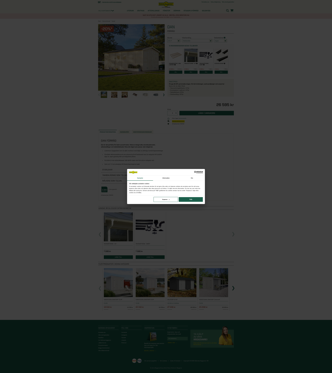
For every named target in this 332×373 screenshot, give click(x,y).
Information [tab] (166, 178)
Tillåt (190, 199)
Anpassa (164, 199)
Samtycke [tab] (140, 178)
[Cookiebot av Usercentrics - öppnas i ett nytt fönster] (195, 172)
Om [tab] (192, 178)
